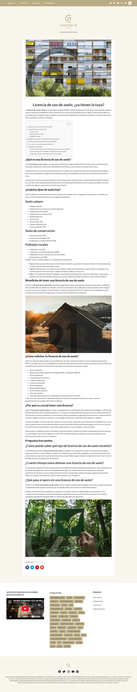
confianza (74, 616)
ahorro (69, 597)
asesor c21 (54, 601)
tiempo (53, 642)
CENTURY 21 (11, 3)
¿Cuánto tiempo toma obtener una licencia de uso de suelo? (48, 151)
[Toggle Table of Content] (67, 123)
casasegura (54, 612)
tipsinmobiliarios (68, 642)
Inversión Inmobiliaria (68, 99)
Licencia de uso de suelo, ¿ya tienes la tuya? (68, 104)
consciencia (66, 620)
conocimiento (55, 620)
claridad (63, 612)
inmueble (52, 115)
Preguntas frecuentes (35, 147)
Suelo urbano (34, 132)
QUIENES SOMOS (49, 3)
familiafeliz (61, 627)
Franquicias (23, 3)
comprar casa (63, 616)
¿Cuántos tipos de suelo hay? (37, 129)
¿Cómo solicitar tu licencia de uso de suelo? (42, 141)
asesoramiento (79, 597)
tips (59, 642)
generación (71, 627)
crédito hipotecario (67, 623)
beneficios (78, 601)
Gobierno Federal (55, 401)
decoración (79, 623)
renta (83, 635)
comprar (53, 616)
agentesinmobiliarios (57, 597)
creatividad (54, 623)
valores (79, 642)
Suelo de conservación (37, 134)
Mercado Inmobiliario (84, 99)
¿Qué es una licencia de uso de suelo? (40, 127)
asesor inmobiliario (66, 601)
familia (53, 627)
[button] (130, 3)
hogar (80, 627)
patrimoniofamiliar (73, 631)
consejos (76, 620)
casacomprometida (57, 608)
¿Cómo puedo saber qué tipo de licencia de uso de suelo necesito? (50, 149)
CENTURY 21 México (64, 434)
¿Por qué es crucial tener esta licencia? (41, 144)
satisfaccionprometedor (58, 638)
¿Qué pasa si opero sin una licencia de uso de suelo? (45, 154)
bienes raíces (55, 605)
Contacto (36, 3)
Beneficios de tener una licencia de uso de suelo (43, 139)
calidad (64, 605)
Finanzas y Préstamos (52, 99)
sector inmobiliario (75, 638)
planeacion (68, 635)
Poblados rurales (35, 136)
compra (81, 612)
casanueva (78, 608)
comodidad (72, 612)
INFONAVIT (54, 631)
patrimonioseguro (56, 635)
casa (71, 605)
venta (52, 646)
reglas (77, 635)
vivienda (67, 646)
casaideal (69, 608)
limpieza (62, 631)
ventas (59, 646)
